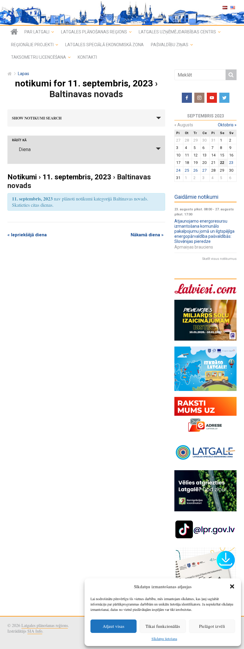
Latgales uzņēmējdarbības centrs (177, 31)
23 (231, 162)
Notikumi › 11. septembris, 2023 (59, 177)
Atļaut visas (113, 626)
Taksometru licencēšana (38, 57)
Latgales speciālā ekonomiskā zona (104, 44)
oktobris (227, 124)
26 (195, 170)
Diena (25, 149)
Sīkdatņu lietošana (164, 638)
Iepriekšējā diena (27, 234)
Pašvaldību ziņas (169, 44)
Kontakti (87, 57)
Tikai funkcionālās (163, 626)
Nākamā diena (147, 234)
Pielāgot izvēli (212, 626)
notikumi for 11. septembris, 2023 (84, 83)
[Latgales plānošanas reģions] (14, 32)
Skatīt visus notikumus (219, 259)
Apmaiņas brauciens (193, 247)
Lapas (23, 73)
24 (178, 170)
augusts (183, 124)
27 (204, 170)
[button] (232, 586)
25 (187, 170)
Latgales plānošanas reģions (94, 31)
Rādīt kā (19, 140)
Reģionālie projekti (32, 44)
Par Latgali (36, 31)
